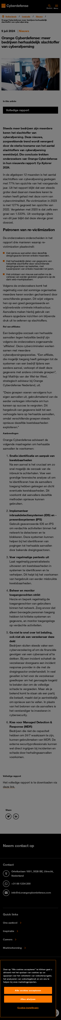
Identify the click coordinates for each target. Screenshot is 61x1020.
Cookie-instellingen (28, 1007)
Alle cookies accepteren (28, 990)
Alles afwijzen (28, 999)
